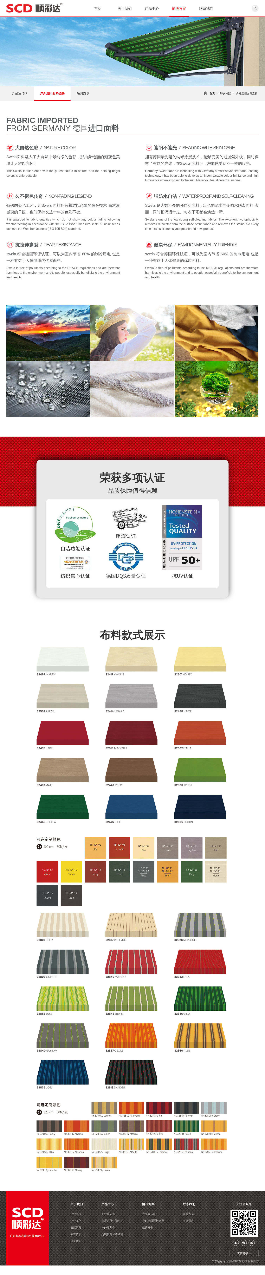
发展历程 (75, 1227)
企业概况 (75, 1213)
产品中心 (152, 8)
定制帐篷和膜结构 (112, 1234)
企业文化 (75, 1220)
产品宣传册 (20, 93)
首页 (97, 8)
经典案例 (83, 93)
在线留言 (188, 1220)
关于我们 (125, 8)
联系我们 (206, 8)
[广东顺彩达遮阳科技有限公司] (40, 8)
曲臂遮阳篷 (108, 1213)
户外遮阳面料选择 (52, 93)
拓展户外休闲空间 (112, 1220)
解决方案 (179, 8)
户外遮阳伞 (108, 1227)
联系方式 (188, 1213)
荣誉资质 (75, 1234)
